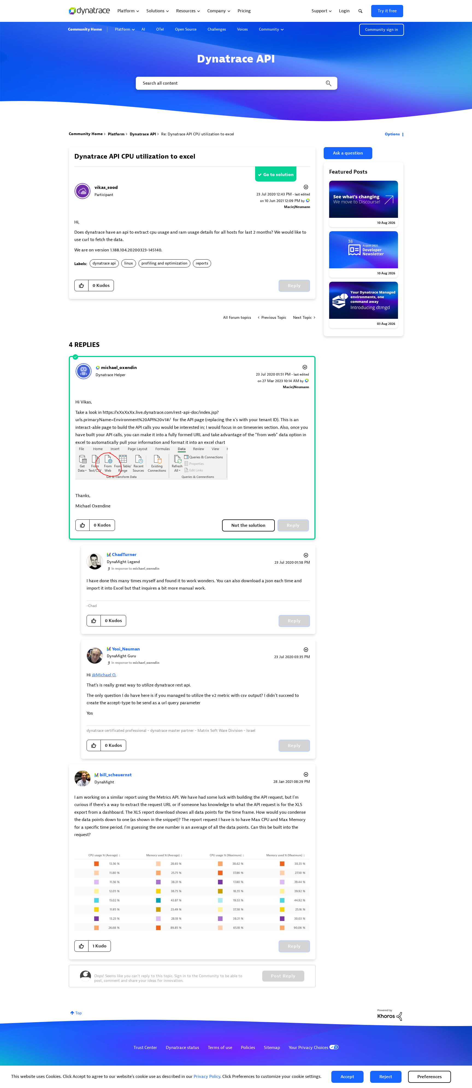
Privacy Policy (207, 1076)
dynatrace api (104, 263)
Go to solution (278, 174)
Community (269, 29)
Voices (242, 29)
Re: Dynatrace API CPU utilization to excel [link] (197, 134)
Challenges (217, 29)
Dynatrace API (143, 134)
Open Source (185, 29)
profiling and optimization (164, 263)
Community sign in (381, 29)
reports (202, 263)
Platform (122, 29)
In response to (135, 568)
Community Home (85, 29)
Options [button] (392, 134)
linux (128, 263)
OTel (160, 29)
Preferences (429, 1077)
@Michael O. (104, 675)
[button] (347, 1077)
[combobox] (236, 83)
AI (143, 29)
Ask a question (348, 153)
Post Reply (283, 976)
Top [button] (78, 1013)
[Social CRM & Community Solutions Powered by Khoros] (389, 1014)
